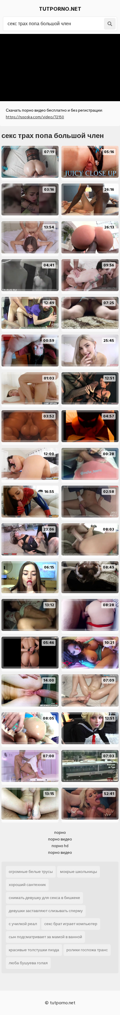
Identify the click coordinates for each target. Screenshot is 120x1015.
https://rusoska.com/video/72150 (35, 117)
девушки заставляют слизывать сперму (46, 910)
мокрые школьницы (78, 871)
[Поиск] (110, 24)
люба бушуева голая (28, 963)
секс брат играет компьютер (70, 923)
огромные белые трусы (31, 871)
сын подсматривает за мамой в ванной (45, 937)
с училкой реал (23, 923)
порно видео (60, 839)
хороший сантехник (27, 884)
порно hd (60, 845)
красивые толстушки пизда (34, 950)
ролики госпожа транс (87, 950)
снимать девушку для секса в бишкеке (44, 897)
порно (60, 832)
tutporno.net (60, 9)
